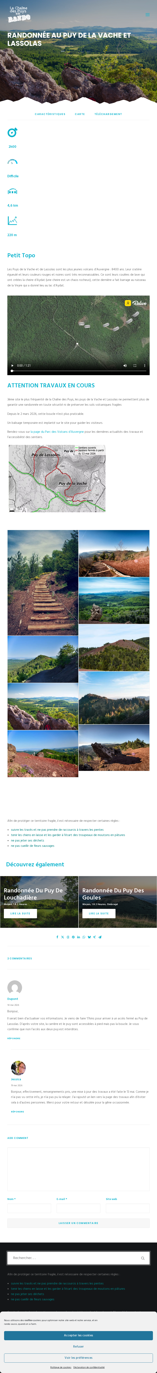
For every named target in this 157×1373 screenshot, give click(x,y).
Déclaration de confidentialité (89, 1367)
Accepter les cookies (78, 1335)
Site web (111, 1199)
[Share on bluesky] (89, 937)
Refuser (78, 1346)
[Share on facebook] (57, 937)
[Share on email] (99, 937)
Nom (11, 1199)
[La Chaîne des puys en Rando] (19, 14)
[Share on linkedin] (78, 937)
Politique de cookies (60, 1367)
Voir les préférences (78, 1357)
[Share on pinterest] (73, 937)
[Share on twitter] (62, 937)
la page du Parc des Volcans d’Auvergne (57, 432)
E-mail (62, 1199)
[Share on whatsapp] (83, 937)
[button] (147, 14)
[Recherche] (78, 1258)
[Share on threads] (67, 937)
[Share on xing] (94, 937)
